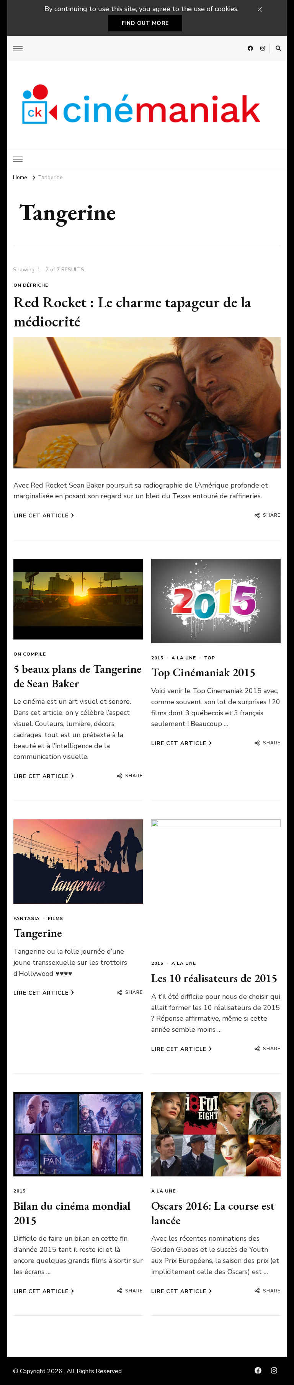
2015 (157, 658)
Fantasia (26, 918)
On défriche (30, 285)
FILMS (55, 918)
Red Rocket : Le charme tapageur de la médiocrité (132, 311)
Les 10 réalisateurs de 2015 (214, 978)
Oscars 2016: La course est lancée (213, 1213)
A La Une (184, 658)
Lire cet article (41, 515)
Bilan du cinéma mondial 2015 (72, 1213)
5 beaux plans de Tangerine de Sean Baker (77, 676)
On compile (29, 654)
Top (209, 658)
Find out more (145, 23)
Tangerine (37, 932)
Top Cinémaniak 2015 (203, 672)
